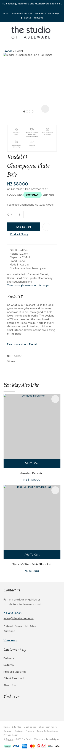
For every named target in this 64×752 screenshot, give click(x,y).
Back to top (30, 727)
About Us (10, 685)
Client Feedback (14, 678)
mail (27, 8)
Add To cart (32, 463)
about (6, 13)
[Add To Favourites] (46, 227)
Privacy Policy (11, 735)
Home (7, 727)
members (40, 13)
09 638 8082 (13, 613)
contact (38, 17)
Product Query (19, 234)
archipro (43, 707)
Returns (9, 665)
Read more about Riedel (22, 344)
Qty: (9, 214)
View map (10, 640)
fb (32, 8)
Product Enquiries (15, 672)
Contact (8, 731)
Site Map (17, 727)
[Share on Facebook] (17, 362)
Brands (8, 51)
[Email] (27, 362)
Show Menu (6, 32)
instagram (36, 8)
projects (26, 17)
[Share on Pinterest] (33, 362)
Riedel (19, 51)
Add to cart (23, 227)
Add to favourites (55, 399)
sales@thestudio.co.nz (18, 618)
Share (11, 361)
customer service (22, 13)
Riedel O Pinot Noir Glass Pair (32, 564)
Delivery (9, 658)
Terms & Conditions (47, 731)
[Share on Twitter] (22, 362)
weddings (54, 13)
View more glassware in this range (28, 285)
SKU (9, 356)
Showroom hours (48, 727)
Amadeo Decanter (32, 473)
